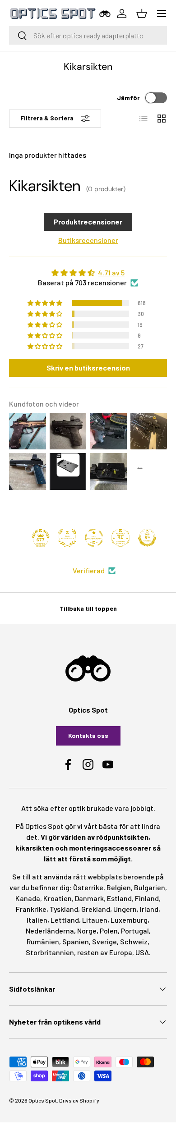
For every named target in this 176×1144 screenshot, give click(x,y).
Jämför (128, 97)
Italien (37, 919)
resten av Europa (104, 952)
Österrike (88, 887)
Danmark (89, 898)
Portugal (135, 930)
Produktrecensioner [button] (88, 221)
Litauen (94, 919)
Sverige (104, 941)
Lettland (65, 919)
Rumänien (43, 941)
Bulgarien (149, 887)
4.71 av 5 (111, 272)
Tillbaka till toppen (88, 608)
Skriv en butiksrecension (88, 367)
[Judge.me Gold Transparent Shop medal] (94, 538)
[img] (88, 273)
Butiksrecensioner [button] (88, 240)
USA (142, 952)
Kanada (27, 898)
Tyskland (64, 909)
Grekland (95, 909)
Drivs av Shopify (79, 1100)
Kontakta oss (88, 735)
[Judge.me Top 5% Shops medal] (147, 538)
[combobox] (88, 35)
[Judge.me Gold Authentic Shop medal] (67, 538)
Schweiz (134, 941)
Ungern (125, 909)
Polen (109, 930)
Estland (119, 898)
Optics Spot (42, 1100)
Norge (87, 930)
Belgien (119, 887)
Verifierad (89, 570)
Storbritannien (50, 952)
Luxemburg (129, 919)
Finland (147, 898)
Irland (149, 909)
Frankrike (31, 909)
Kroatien (57, 898)
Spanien (75, 941)
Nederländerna (50, 930)
